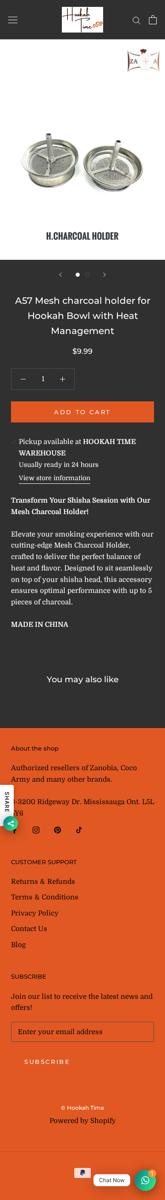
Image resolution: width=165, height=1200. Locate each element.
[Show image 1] (78, 275)
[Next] (104, 275)
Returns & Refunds (43, 881)
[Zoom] (146, 61)
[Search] (136, 20)
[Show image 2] (87, 275)
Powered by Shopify (83, 1121)
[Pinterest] (57, 829)
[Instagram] (36, 829)
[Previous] (60, 275)
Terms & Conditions (44, 897)
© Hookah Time (82, 1107)
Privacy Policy (35, 913)
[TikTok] (79, 829)
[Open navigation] (12, 19)
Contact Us (29, 929)
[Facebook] (14, 829)
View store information (54, 478)
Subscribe (47, 1061)
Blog (18, 945)
